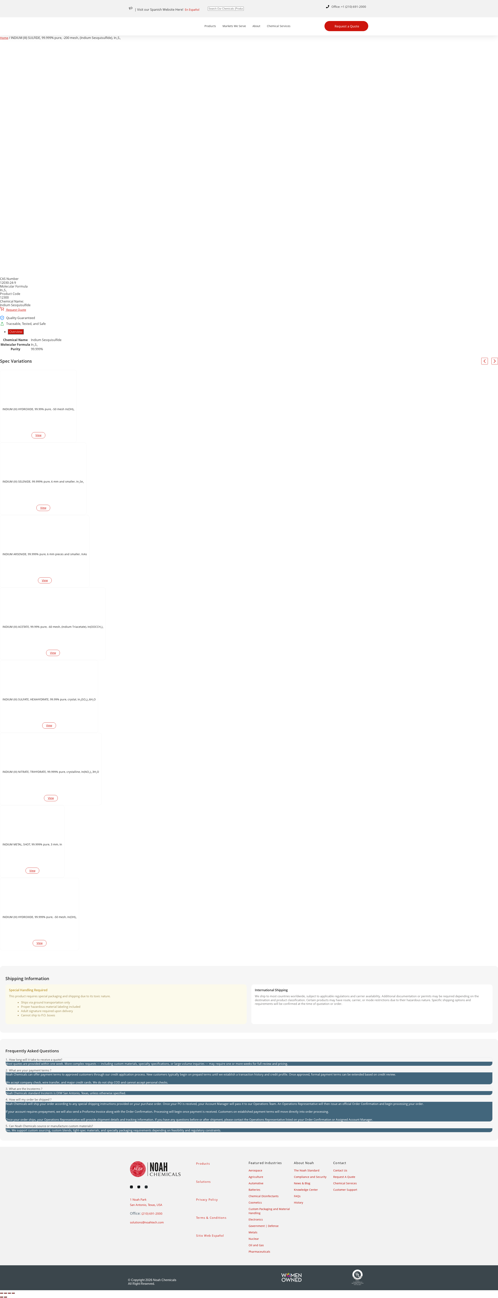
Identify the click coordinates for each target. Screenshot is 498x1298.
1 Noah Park (138, 1199)
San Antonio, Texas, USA (146, 1205)
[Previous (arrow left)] (1, 1297)
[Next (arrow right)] (5, 1297)
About (256, 26)
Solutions (203, 1182)
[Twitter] (138, 1186)
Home (4, 38)
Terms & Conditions (211, 1218)
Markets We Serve (234, 26)
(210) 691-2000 (152, 1213)
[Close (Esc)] (13, 1293)
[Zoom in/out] (1, 1293)
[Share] (9, 1293)
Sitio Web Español (210, 1235)
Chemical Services (278, 26)
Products (210, 26)
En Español (192, 9)
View (38, 435)
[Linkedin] (131, 1186)
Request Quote (15, 310)
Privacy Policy (207, 1199)
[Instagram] (146, 1186)
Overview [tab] (15, 332)
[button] (249, 1059)
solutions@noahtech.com (147, 1222)
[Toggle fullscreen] (5, 1293)
